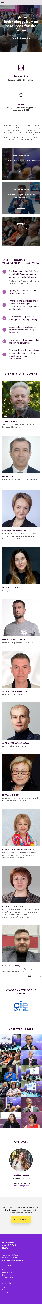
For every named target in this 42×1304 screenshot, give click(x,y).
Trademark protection (9, 1277)
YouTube (5, 1287)
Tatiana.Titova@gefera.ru (21, 1186)
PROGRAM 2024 (21, 155)
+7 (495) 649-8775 (15, 1257)
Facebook (5, 1290)
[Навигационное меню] (2, 2)
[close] (40, 976)
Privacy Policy (6, 1275)
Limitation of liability (8, 1272)
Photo (21, 223)
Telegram (5, 1292)
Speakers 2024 (21, 189)
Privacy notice (35, 976)
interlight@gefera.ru (15, 1260)
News (4, 1270)
